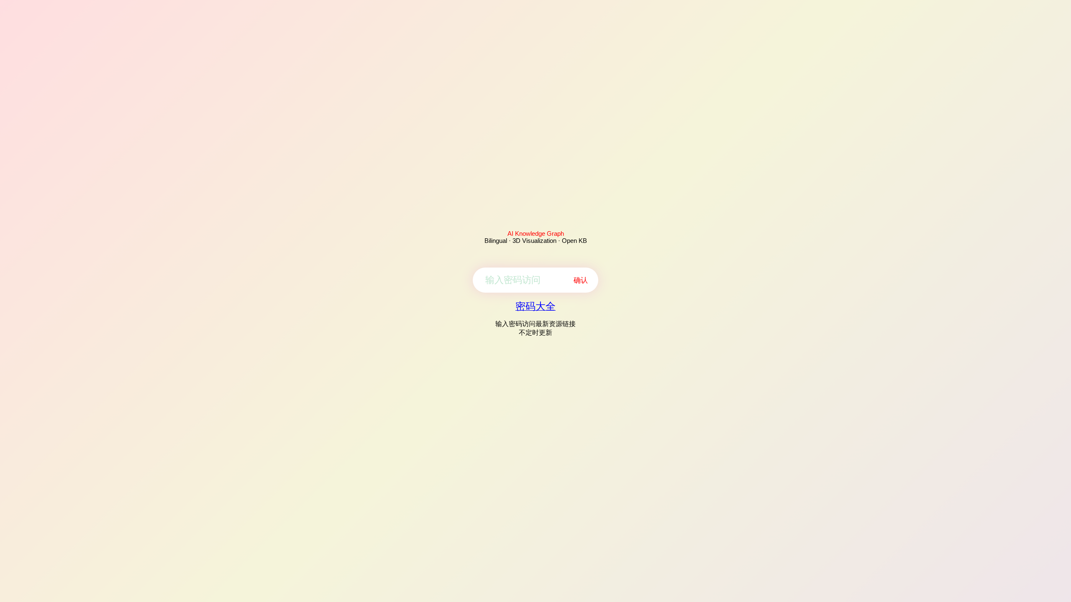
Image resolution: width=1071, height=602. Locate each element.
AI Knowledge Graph (535, 233)
